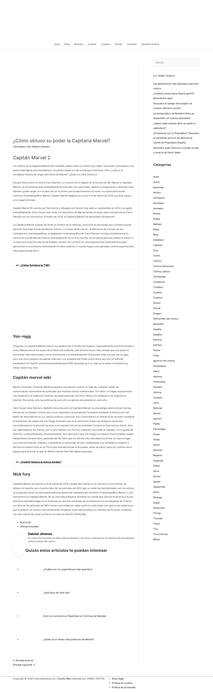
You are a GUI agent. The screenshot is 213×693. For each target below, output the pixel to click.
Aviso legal (118, 678)
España (157, 329)
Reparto (157, 455)
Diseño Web (64, 678)
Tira (155, 528)
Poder (156, 434)
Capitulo (157, 245)
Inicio (57, 44)
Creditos (158, 287)
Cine (155, 250)
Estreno (157, 344)
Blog (67, 44)
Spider (157, 481)
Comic (156, 255)
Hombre (157, 387)
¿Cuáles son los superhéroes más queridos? (67, 569)
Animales (158, 208)
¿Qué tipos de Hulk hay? (56, 592)
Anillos (157, 192)
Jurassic (157, 397)
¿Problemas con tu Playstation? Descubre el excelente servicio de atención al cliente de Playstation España (176, 138)
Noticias (78, 44)
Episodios (158, 323)
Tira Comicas (160, 534)
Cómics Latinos (161, 271)
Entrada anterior (23, 660)
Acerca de (25, 522)
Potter (156, 439)
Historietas (159, 381)
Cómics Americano (163, 266)
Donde (118, 44)
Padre (156, 423)
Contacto (132, 44)
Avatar (156, 218)
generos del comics (164, 360)
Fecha (156, 350)
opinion (157, 418)
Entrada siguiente (24, 664)
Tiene (156, 523)
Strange (157, 497)
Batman (157, 224)
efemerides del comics (165, 318)
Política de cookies (122, 682)
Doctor (157, 302)
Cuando (92, 44)
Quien (156, 444)
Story (156, 492)
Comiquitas (159, 276)
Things (157, 513)
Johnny (157, 392)
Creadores (159, 281)
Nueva (156, 413)
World (156, 539)
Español (157, 334)
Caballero (158, 239)
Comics (157, 260)
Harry (156, 371)
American (158, 187)
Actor (156, 176)
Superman (159, 507)
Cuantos (105, 44)
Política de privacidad (123, 687)
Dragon (157, 313)
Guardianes (159, 365)
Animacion (159, 197)
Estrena (157, 339)
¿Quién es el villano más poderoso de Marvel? (68, 639)
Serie (156, 471)
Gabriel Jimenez (40, 534)
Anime (156, 213)
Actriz (156, 182)
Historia (157, 376)
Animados (19, 146)
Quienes (157, 450)
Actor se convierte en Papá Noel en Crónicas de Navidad (74, 616)
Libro (156, 402)
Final (156, 355)
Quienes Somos (150, 44)
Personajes (159, 429)
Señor (156, 465)
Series (156, 476)
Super (156, 502)
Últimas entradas (29, 526)
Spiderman (159, 486)
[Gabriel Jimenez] (19, 545)
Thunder (158, 518)
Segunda (158, 460)
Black (156, 229)
